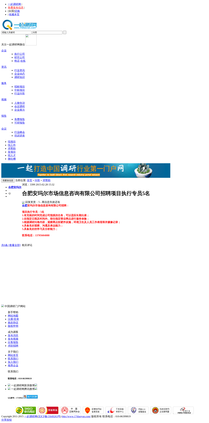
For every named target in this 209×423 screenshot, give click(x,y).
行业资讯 (19, 70)
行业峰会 (19, 132)
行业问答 (19, 93)
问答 (37, 180)
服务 (4, 83)
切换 (17, 11)
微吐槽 (12, 158)
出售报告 (13, 342)
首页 (29, 180)
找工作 (12, 145)
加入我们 (13, 362)
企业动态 (19, 73)
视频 (4, 99)
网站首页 (13, 355)
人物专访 (19, 103)
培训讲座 (19, 135)
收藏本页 (14, 14)
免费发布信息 (16, 7)
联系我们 (13, 358)
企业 (4, 50)
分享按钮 (6, 419)
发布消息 (13, 335)
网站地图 (13, 315)
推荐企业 (13, 365)
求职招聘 (13, 345)
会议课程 (19, 106)
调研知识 (19, 77)
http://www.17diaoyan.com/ (76, 416)
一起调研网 (14, 4)
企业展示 (19, 109)
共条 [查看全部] (11, 245)
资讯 (4, 66)
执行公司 (19, 54)
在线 (22, 60)
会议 (4, 128)
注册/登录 (13, 319)
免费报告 (19, 119)
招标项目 (19, 86)
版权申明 (13, 326)
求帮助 (12, 148)
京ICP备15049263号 (49, 416)
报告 (4, 115)
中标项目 (19, 90)
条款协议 (13, 322)
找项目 (12, 141)
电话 (17, 60)
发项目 (12, 152)
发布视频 (13, 338)
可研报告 (19, 122)
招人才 (12, 155)
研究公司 (19, 57)
